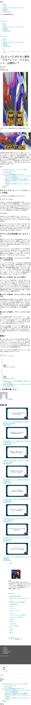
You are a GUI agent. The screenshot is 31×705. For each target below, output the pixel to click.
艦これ (11, 632)
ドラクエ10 (13, 623)
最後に (5, 186)
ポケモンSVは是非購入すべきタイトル (13, 174)
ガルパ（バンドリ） (15, 610)
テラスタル (9, 172)
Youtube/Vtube (14, 604)
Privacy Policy (7, 11)
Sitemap (5, 9)
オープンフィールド (11, 171)
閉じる (2, 679)
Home (4, 4)
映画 (11, 630)
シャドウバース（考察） (16, 617)
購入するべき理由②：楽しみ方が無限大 (17, 179)
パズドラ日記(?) (14, 625)
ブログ (11, 628)
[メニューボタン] (0, 35)
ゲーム (5, 6)
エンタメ (12, 606)
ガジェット (13, 608)
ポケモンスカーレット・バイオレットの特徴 (15, 169)
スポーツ (12, 619)
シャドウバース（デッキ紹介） (18, 615)
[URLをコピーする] (5, 365)
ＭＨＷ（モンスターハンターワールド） (14, 7)
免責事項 (5, 653)
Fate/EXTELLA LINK (15, 596)
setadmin (10, 399)
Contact (5, 10)
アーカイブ (11, 639)
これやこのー (3, 21)
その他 (11, 621)
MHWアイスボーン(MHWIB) (17, 602)
